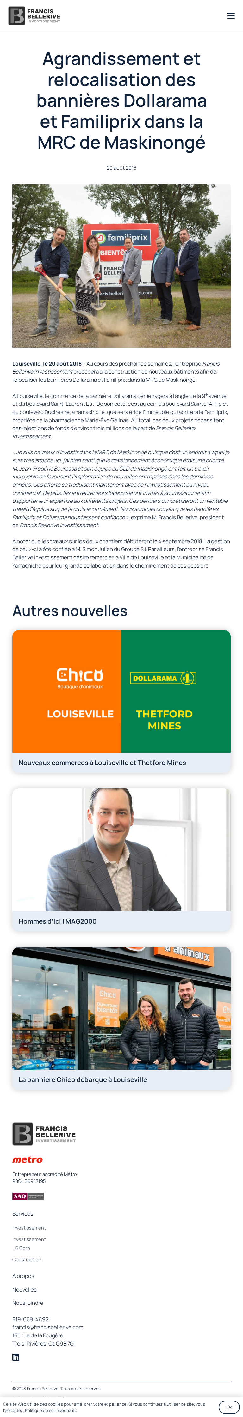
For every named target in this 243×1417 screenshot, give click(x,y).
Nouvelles (24, 1289)
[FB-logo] (34, 15)
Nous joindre (27, 1302)
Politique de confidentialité (51, 1410)
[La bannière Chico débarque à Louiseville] (121, 1018)
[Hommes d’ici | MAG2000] (121, 859)
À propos (23, 1276)
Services (22, 1213)
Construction (26, 1259)
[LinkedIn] (15, 1357)
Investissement (29, 1228)
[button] (231, 16)
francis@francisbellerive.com (47, 1327)
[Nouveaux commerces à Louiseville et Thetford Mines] (121, 701)
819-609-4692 (30, 1319)
